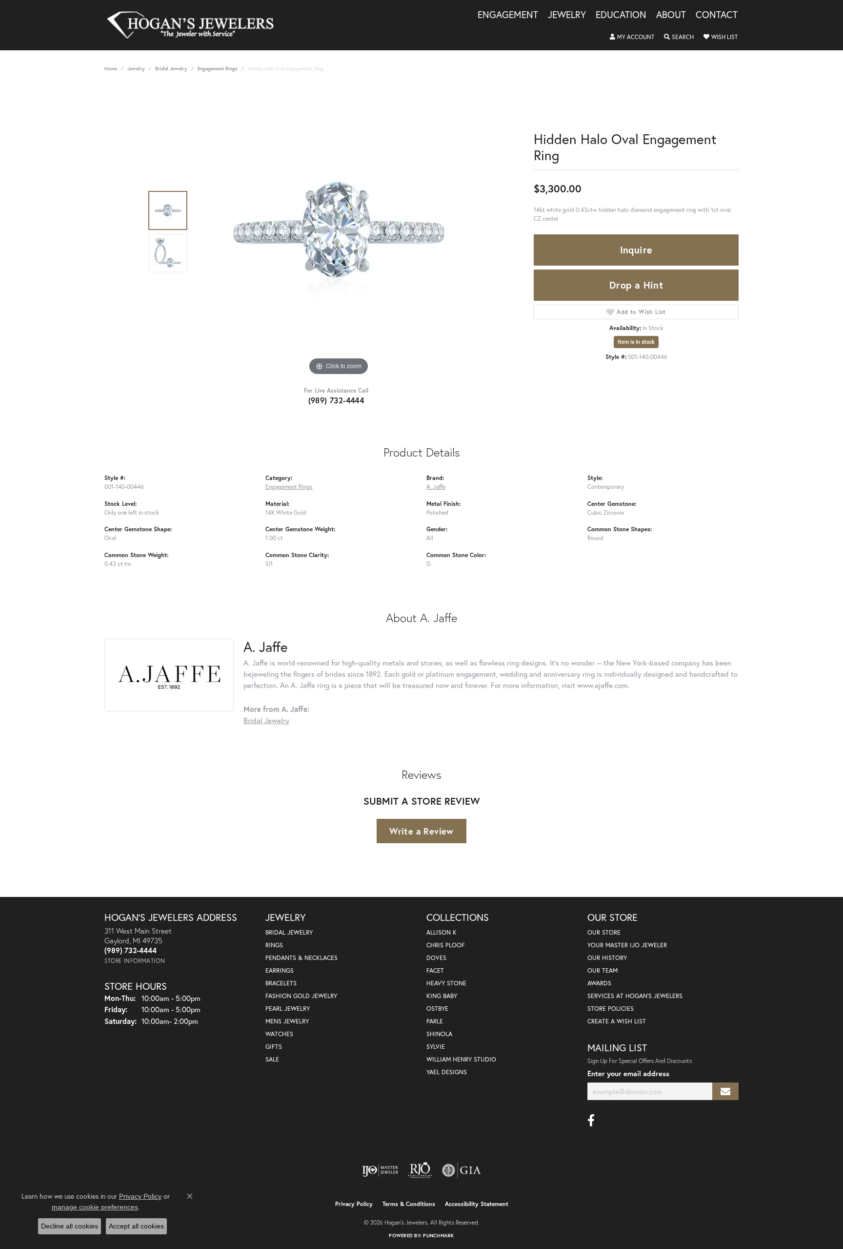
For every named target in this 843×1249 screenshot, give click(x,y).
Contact (717, 15)
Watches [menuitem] (279, 1034)
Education (621, 15)
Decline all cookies (69, 1226)
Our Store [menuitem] (604, 932)
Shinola (439, 1034)
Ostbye (437, 1008)
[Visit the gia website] (461, 1170)
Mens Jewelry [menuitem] (287, 1021)
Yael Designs (446, 1072)
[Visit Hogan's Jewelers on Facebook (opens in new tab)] (591, 1120)
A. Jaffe (435, 486)
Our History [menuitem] (607, 958)
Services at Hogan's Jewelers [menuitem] (634, 996)
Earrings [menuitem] (279, 970)
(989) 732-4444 (336, 400)
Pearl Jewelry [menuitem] (287, 1008)
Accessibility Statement (476, 1203)
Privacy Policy (354, 1203)
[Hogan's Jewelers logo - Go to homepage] (194, 25)
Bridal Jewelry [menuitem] (289, 932)
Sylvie (435, 1046)
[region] (338, 231)
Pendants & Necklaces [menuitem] (301, 958)
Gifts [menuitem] (273, 1046)
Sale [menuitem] (272, 1059)
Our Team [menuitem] (602, 970)
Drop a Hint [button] (636, 284)
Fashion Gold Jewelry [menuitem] (301, 996)
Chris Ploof (445, 945)
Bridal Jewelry (171, 68)
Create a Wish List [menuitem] (616, 1021)
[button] (632, 37)
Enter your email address (628, 1073)
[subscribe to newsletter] (725, 1091)
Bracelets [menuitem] (281, 983)
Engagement (508, 15)
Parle (434, 1021)
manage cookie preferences (95, 1207)
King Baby (441, 996)
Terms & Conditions (408, 1203)
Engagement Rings (218, 68)
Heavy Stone (446, 983)
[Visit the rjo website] (420, 1170)
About (671, 15)
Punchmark (438, 1235)
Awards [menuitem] (599, 983)
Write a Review (421, 831)
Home (110, 68)
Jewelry (567, 15)
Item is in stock (636, 341)
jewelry (136, 68)
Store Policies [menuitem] (610, 1008)
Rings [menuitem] (274, 945)
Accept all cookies (136, 1226)
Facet (435, 970)
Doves (436, 958)
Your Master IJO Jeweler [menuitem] (627, 945)
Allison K (441, 932)
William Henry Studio (461, 1059)
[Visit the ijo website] (380, 1170)
